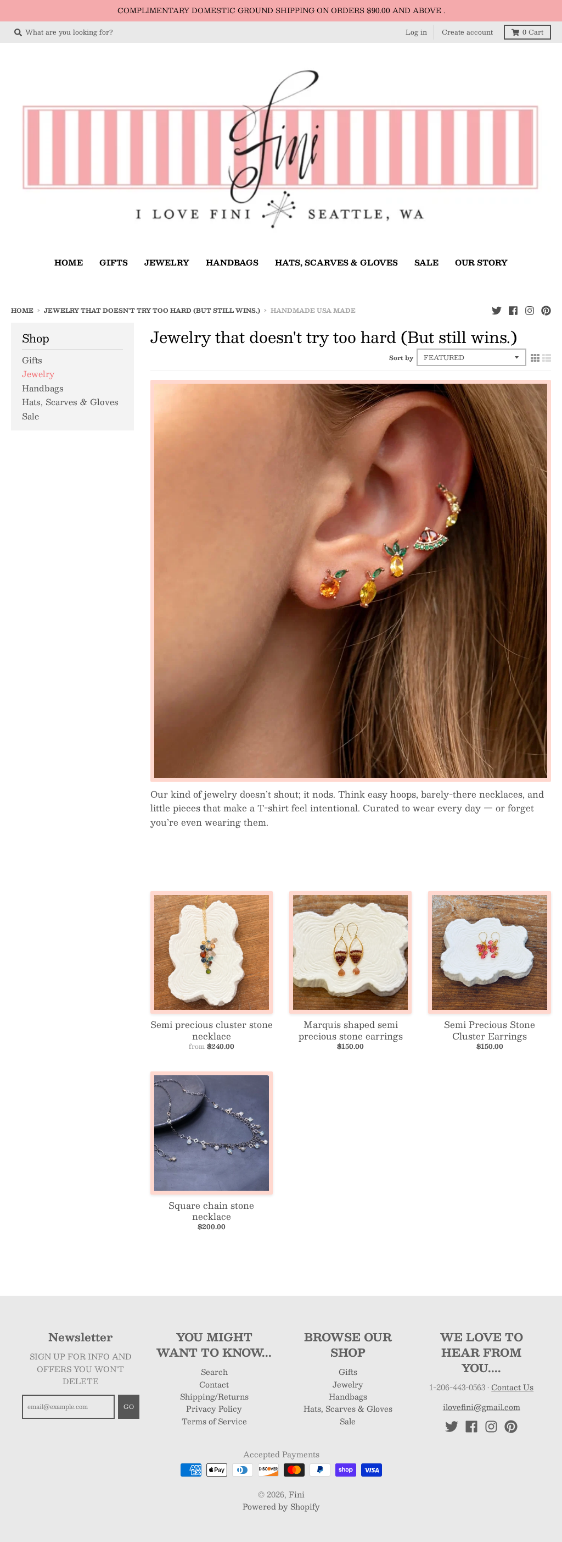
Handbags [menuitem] (232, 262)
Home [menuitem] (68, 262)
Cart (532, 31)
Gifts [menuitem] (113, 262)
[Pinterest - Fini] (546, 310)
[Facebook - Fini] (513, 310)
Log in (416, 31)
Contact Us (512, 1387)
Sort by (401, 357)
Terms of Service (214, 1421)
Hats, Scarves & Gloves (70, 401)
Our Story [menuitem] (481, 262)
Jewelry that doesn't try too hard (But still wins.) (152, 310)
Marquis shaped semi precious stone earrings (351, 1030)
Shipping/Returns (214, 1396)
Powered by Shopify (281, 1506)
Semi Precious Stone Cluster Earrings (489, 1030)
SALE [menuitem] (426, 262)
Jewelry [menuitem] (166, 262)
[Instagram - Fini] (530, 310)
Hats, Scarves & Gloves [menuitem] (336, 262)
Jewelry (38, 373)
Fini (297, 1494)
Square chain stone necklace (211, 1211)
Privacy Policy (214, 1408)
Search (214, 1371)
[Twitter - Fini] (497, 310)
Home (22, 310)
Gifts (32, 360)
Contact (214, 1384)
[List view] (546, 357)
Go (128, 1406)
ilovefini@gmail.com (481, 1406)
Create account (467, 31)
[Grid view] (535, 357)
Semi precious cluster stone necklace (211, 1030)
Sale (30, 416)
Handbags (43, 388)
